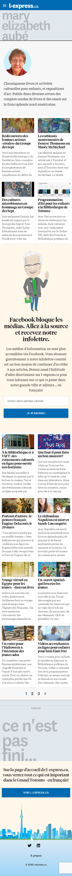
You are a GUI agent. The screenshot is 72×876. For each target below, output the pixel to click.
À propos (35, 856)
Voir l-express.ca (36, 792)
